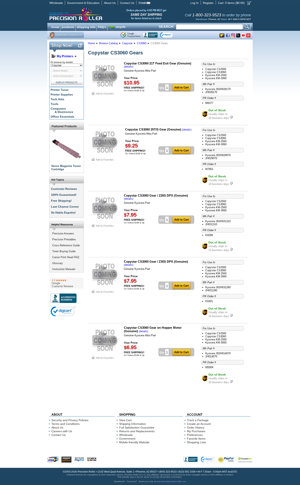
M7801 (209, 169)
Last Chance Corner (65, 206)
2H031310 (211, 224)
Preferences (195, 435)
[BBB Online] (150, 35)
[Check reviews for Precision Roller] (66, 283)
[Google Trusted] (130, 35)
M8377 (209, 103)
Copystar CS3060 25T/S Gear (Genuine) (153, 129)
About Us (110, 3)
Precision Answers (63, 233)
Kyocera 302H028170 (218, 89)
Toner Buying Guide (64, 251)
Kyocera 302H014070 (218, 353)
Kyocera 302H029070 (218, 155)
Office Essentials (62, 116)
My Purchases (196, 431)
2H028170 (211, 92)
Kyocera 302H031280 (218, 287)
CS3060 (141, 43)
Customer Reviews (64, 188)
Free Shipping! (61, 200)
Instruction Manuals (64, 269)
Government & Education (83, 3)
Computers (62, 110)
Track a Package (198, 420)
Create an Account (199, 423)
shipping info (86, 26)
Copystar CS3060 (215, 72)
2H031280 (211, 290)
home (55, 26)
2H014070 (211, 356)
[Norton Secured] (170, 35)
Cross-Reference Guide (66, 245)
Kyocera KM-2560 (216, 75)
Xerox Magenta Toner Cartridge (66, 167)
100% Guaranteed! (64, 194)
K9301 (209, 301)
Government (127, 438)
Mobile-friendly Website (134, 442)
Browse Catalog (108, 43)
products (68, 26)
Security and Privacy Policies (69, 420)
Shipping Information (132, 423)
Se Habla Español (63, 212)
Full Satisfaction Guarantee (136, 427)
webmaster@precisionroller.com (171, 481)
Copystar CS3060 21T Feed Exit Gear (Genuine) (157, 63)
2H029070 (211, 158)
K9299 (209, 235)
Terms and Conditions (65, 423)
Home (91, 43)
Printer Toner (60, 89)
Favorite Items (196, 438)
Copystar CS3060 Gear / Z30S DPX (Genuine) (156, 261)
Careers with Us (61, 431)
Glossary (57, 263)
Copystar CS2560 (215, 69)
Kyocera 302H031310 (218, 221)
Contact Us (127, 3)
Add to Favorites (105, 93)
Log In (194, 3)
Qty (161, 87)
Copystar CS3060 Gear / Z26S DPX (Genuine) (156, 195)
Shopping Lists (196, 442)
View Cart (125, 420)
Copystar (127, 43)
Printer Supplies (62, 94)
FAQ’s (102, 26)
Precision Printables (64, 239)
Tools (54, 104)
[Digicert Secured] (63, 311)
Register (208, 3)
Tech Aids (57, 99)
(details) (128, 66)
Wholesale (56, 3)
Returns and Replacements (136, 431)
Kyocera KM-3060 (216, 78)
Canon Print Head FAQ (65, 257)
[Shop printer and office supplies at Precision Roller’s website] (97, 14)
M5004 (209, 367)
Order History (195, 427)
